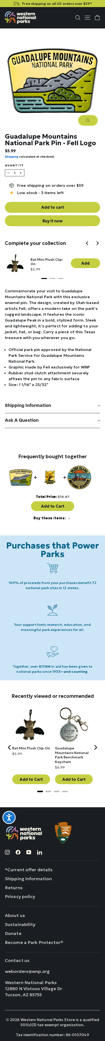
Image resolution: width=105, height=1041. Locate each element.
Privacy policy (20, 896)
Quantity (14, 165)
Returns (13, 887)
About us (15, 915)
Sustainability (20, 924)
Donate (13, 933)
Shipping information (28, 405)
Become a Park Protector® (34, 942)
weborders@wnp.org (27, 971)
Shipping (11, 156)
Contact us (17, 960)
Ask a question (22, 420)
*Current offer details (28, 869)
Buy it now (52, 220)
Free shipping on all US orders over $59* (57, 3)
